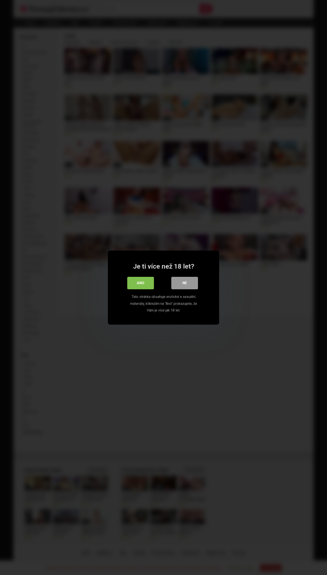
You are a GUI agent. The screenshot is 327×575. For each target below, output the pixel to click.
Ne (184, 283)
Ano (140, 283)
